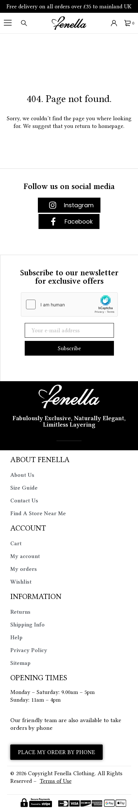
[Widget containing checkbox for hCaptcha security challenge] (69, 304)
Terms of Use (56, 781)
